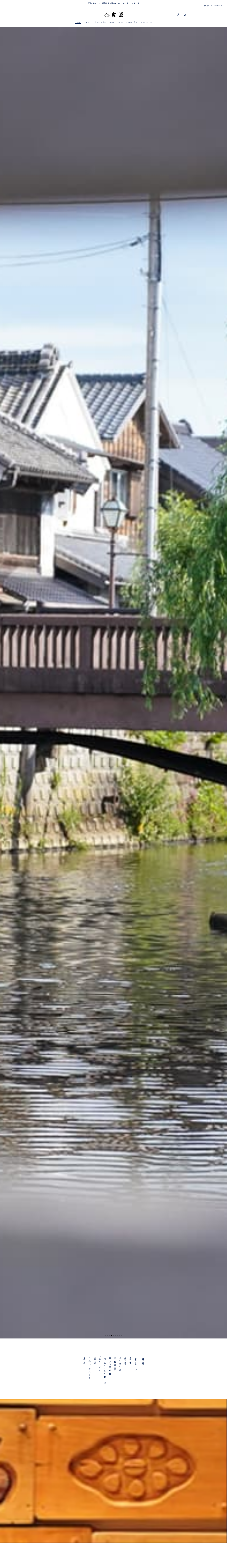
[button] (105, 1335)
